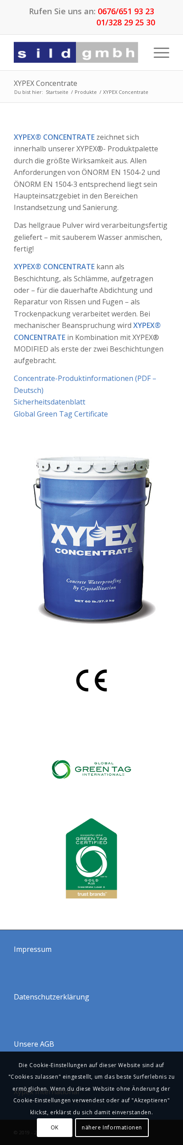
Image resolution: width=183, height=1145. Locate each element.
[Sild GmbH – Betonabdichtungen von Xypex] (76, 52)
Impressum (33, 949)
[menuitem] (157, 52)
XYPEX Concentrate (45, 83)
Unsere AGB (34, 1044)
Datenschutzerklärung (51, 997)
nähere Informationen (112, 1127)
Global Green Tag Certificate (61, 414)
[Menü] (157, 52)
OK (55, 1127)
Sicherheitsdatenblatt (49, 402)
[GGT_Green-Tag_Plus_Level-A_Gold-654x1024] (91, 858)
